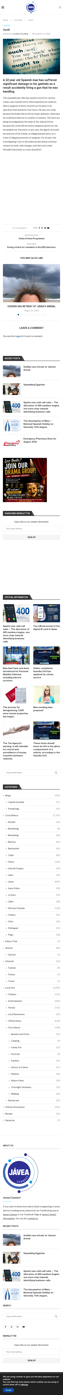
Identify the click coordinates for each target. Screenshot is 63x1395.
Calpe (34, 855)
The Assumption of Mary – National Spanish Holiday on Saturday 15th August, (38, 424)
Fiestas (34, 1007)
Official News (34, 1020)
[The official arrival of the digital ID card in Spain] (46, 613)
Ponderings (34, 808)
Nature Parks (35, 1080)
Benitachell (34, 848)
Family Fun (35, 1047)
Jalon (34, 875)
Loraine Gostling (20, 33)
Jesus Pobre (34, 888)
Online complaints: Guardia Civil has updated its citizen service (43, 673)
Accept (8, 1390)
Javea (34, 881)
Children (34, 994)
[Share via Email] (48, 228)
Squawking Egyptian (34, 384)
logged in (19, 336)
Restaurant (34, 1100)
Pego (34, 934)
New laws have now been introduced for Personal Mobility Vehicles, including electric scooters (16, 674)
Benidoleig (34, 835)
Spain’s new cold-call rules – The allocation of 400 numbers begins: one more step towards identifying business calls (16, 634)
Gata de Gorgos (34, 868)
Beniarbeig (34, 828)
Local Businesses (34, 1014)
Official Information (32, 1107)
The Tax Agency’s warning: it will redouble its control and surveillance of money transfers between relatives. (15, 751)
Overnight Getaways (35, 1087)
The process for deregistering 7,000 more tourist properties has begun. (15, 712)
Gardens (35, 1060)
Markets (35, 1074)
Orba (34, 921)
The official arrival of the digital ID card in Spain (46, 628)
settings (24, 1384)
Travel (34, 981)
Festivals (35, 1054)
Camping (35, 1040)
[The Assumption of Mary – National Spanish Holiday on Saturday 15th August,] (12, 425)
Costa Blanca (32, 815)
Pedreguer (34, 928)
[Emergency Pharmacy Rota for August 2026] (12, 443)
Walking (35, 1093)
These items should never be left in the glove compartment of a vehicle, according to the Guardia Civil (46, 749)
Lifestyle (32, 961)
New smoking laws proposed (43, 709)
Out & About (34, 1027)
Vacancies (32, 1120)
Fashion (34, 967)
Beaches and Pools (35, 1034)
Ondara (34, 914)
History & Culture (35, 1067)
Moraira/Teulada (34, 908)
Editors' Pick (32, 941)
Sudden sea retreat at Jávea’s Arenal (31, 306)
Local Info (18, 20)
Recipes (32, 1113)
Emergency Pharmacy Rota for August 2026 (39, 440)
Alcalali (34, 822)
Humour (32, 948)
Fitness (34, 974)
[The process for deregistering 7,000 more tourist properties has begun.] (16, 694)
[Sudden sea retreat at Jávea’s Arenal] (31, 283)
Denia (34, 861)
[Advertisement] (31, 188)
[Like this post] (36, 228)
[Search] (60, 7)
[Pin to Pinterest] (45, 228)
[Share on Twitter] (42, 228)
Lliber (34, 901)
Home (5, 20)
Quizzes (34, 954)
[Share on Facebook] (39, 228)
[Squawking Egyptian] (12, 389)
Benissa (34, 841)
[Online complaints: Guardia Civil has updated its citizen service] (46, 655)
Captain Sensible (34, 802)
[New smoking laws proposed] (46, 694)
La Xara (34, 895)
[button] (5, 289)
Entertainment (34, 1001)
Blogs (32, 795)
